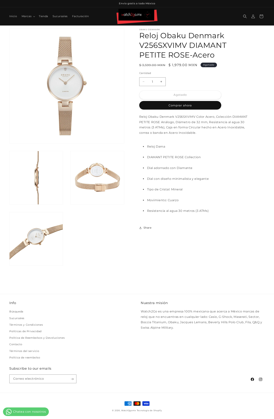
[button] (28, 16)
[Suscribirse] (72, 379)
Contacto (15, 344)
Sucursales (16, 318)
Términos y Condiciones (26, 324)
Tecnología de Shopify (149, 410)
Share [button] (148, 227)
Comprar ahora (180, 105)
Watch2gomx (128, 410)
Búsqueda (16, 311)
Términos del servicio (24, 351)
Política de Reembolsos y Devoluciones (37, 337)
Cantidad (145, 73)
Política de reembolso (24, 357)
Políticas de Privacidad (25, 331)
